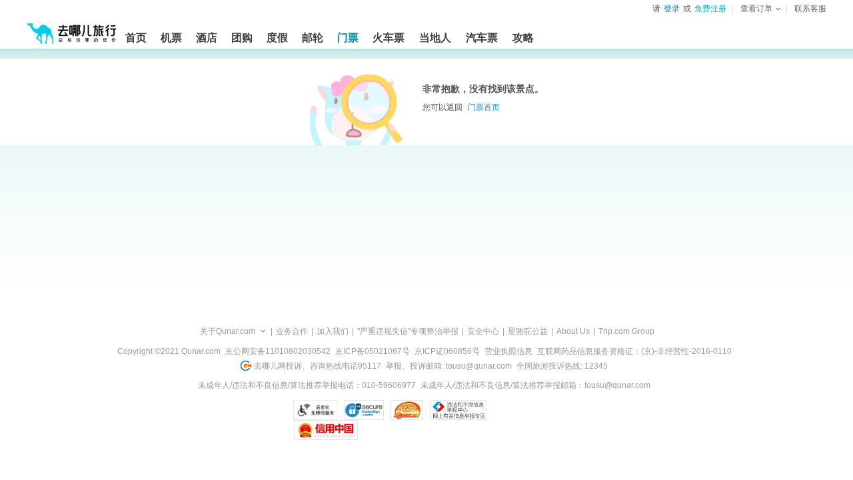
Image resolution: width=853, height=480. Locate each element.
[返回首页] (72, 28)
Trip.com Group (626, 331)
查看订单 (756, 8)
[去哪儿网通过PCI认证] (407, 410)
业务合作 (292, 331)
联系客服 (810, 8)
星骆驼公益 (528, 331)
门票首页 (484, 107)
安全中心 (483, 331)
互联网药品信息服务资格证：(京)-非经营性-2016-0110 (634, 351)
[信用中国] (325, 430)
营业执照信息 (508, 351)
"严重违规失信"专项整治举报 (407, 331)
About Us (573, 331)
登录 (672, 8)
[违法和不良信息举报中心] (459, 410)
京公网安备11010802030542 (278, 351)
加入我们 (333, 331)
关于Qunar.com (227, 331)
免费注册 (710, 8)
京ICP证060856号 (447, 351)
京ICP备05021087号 (372, 351)
